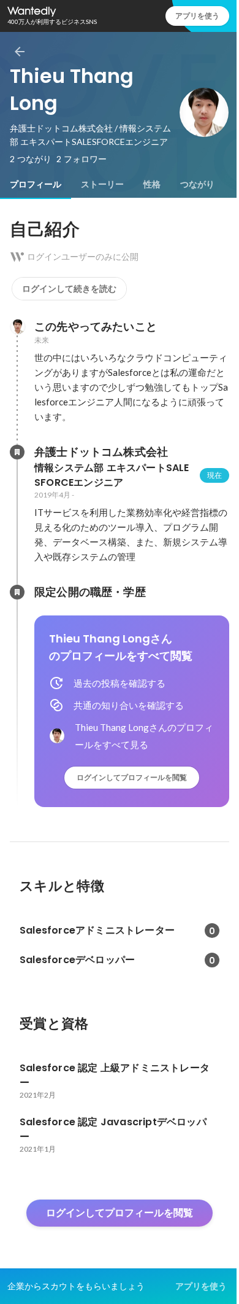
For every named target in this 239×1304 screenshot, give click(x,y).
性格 (152, 184)
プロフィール (35, 184)
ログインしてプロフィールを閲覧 (132, 777)
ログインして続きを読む (69, 289)
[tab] (35, 184)
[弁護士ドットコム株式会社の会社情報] (17, 452)
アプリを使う (197, 15)
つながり (197, 184)
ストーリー (102, 184)
